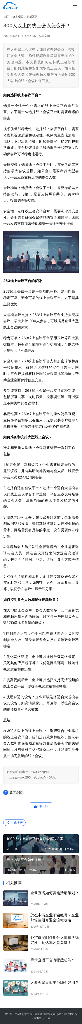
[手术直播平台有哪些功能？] (15, 965)
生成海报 (16, 822)
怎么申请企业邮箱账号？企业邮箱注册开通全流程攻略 (54, 917)
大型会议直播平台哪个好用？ (54, 982)
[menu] (75, 5)
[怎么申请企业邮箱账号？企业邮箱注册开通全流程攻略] (15, 920)
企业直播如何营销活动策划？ (54, 893)
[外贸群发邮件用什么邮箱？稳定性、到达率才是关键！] (15, 943)
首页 (6, 16)
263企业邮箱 (40, 772)
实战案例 (44, 36)
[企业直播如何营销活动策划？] (15, 898)
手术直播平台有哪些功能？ (52, 960)
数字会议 (16, 792)
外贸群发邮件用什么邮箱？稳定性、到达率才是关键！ (54, 940)
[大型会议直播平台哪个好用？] (15, 988)
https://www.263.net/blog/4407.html (33, 777)
